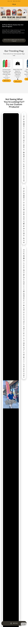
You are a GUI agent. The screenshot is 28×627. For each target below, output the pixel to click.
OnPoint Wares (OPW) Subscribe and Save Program (14, 40)
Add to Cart (6, 80)
